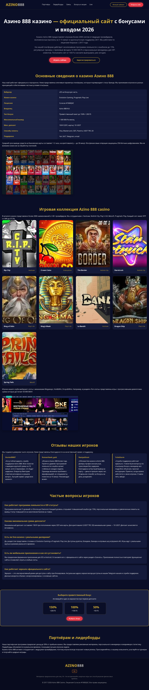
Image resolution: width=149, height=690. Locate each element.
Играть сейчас (59, 60)
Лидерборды (58, 4)
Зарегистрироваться (86, 60)
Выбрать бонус (74, 618)
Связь (68, 4)
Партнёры (46, 4)
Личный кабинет (118, 4)
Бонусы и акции (80, 4)
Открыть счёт (136, 4)
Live (91, 4)
